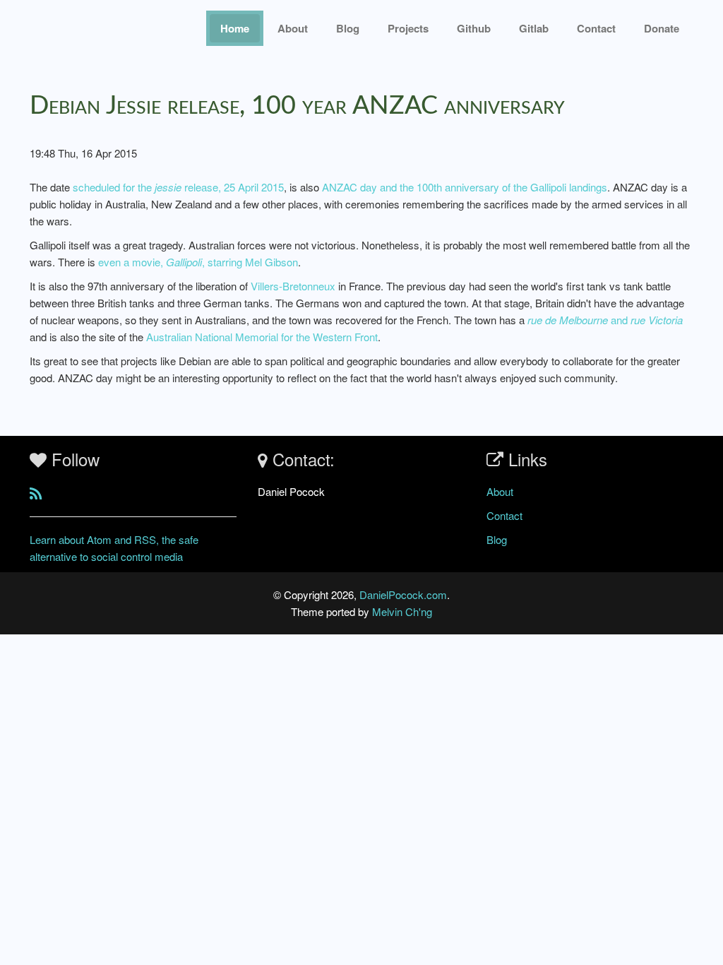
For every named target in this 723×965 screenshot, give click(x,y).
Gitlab (534, 28)
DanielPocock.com (403, 594)
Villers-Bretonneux (293, 285)
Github (474, 28)
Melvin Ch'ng (402, 611)
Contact (504, 515)
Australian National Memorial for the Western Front (262, 336)
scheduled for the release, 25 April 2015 (178, 186)
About (292, 28)
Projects (408, 28)
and (605, 319)
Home (234, 28)
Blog (347, 28)
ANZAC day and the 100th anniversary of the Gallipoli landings (464, 186)
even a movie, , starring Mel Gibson (198, 261)
